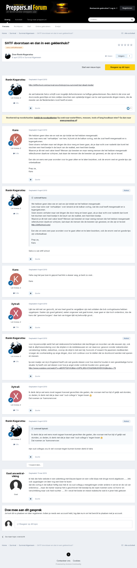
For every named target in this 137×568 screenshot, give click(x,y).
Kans (15, 130)
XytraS (15, 303)
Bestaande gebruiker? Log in (103, 8)
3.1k (17, 103)
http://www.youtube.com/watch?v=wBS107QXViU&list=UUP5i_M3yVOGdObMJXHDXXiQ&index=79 (72, 368)
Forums (5, 26)
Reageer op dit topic (120, 67)
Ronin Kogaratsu (25, 54)
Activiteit (18, 19)
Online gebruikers (43, 26)
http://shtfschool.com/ (40, 225)
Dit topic (122, 19)
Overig (7, 19)
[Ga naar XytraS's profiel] (16, 313)
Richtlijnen (18, 26)
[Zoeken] (132, 19)
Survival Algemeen (33, 57)
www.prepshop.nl (68, 120)
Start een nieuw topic (91, 67)
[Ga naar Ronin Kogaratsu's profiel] (8, 56)
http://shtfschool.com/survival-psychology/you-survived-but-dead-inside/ (61, 85)
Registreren (127, 8)
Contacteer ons (63, 561)
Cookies (76, 561)
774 (17, 327)
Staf (29, 26)
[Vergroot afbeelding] (91, 395)
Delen (109, 56)
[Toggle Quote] (32, 198)
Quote (37, 108)
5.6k (17, 153)
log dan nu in (79, 513)
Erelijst (58, 26)
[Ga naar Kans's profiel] (16, 140)
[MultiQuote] (31, 108)
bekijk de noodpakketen (45, 118)
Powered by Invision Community (68, 564)
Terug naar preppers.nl (36, 19)
